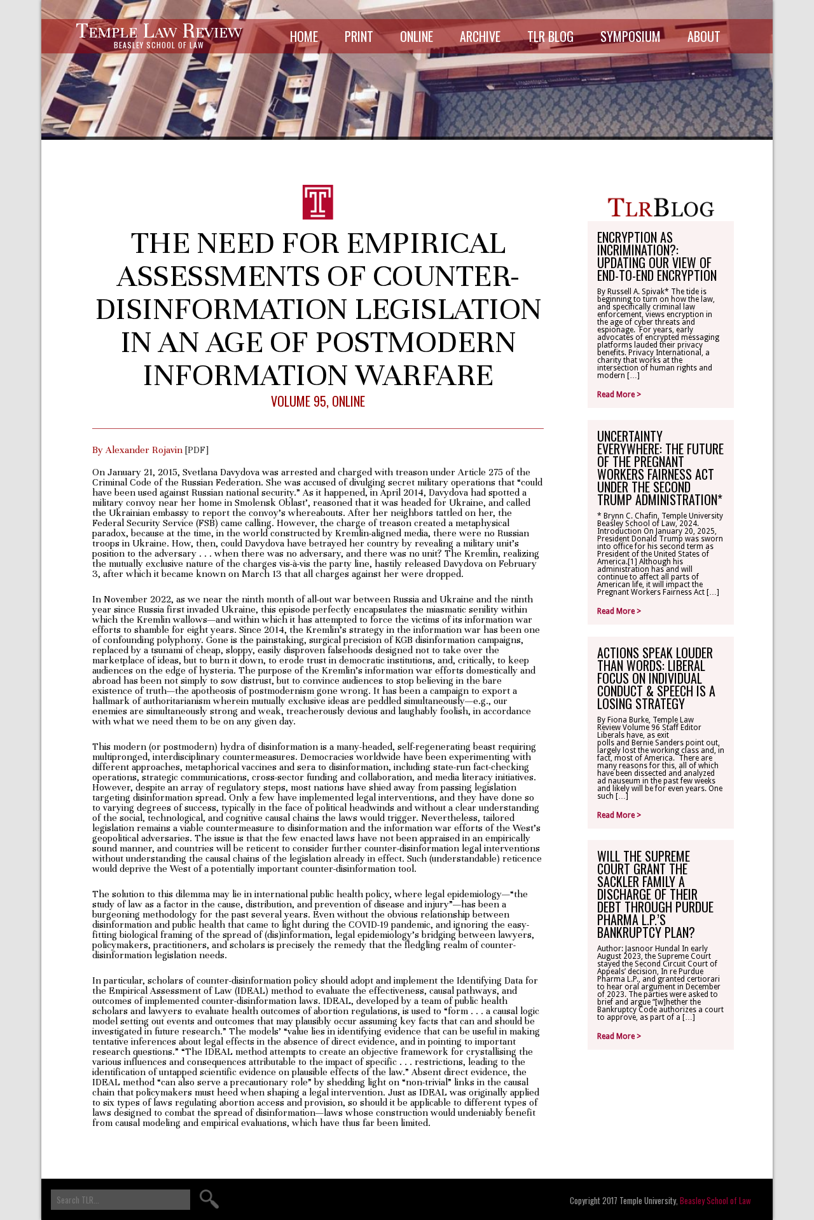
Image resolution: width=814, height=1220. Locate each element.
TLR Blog (550, 36)
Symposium (630, 36)
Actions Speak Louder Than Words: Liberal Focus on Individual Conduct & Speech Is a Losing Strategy (656, 678)
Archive (480, 36)
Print (359, 36)
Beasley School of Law (715, 1200)
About (704, 36)
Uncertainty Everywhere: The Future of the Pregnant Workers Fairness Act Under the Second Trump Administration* (660, 467)
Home (304, 36)
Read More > (619, 394)
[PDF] (197, 450)
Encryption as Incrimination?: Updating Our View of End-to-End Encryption (657, 256)
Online (416, 36)
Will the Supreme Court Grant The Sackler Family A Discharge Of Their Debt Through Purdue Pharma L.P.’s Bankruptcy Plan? (655, 894)
